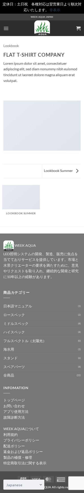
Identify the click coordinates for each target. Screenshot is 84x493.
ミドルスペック (15, 323)
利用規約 (10, 434)
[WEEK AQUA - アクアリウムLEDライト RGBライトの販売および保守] (42, 28)
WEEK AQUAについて (21, 429)
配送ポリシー (14, 446)
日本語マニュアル (17, 306)
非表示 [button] (55, 10)
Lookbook (11, 45)
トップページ (14, 400)
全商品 (8, 375)
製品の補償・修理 (17, 457)
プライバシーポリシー (21, 440)
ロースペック (14, 315)
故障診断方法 (14, 417)
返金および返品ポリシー (23, 451)
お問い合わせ (14, 406)
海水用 (8, 349)
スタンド (10, 358)
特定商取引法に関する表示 (24, 463)
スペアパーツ (14, 366)
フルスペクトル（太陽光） (24, 341)
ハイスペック (14, 332)
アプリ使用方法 (15, 411)
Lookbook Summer (58, 170)
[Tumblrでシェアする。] (6, 94)
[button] (6, 28)
